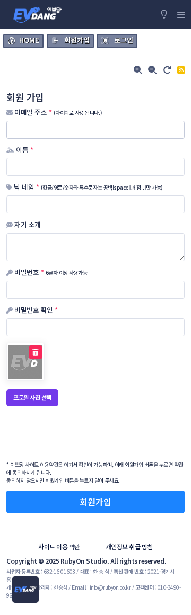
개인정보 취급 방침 (129, 546)
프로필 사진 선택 (32, 397)
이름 (23, 150)
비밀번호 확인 (35, 310)
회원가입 (77, 40)
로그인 (123, 40)
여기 (68, 464)
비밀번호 (50, 272)
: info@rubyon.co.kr (101, 587)
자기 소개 (27, 224)
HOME (29, 40)
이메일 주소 (57, 112)
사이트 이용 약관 (59, 546)
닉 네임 (87, 187)
